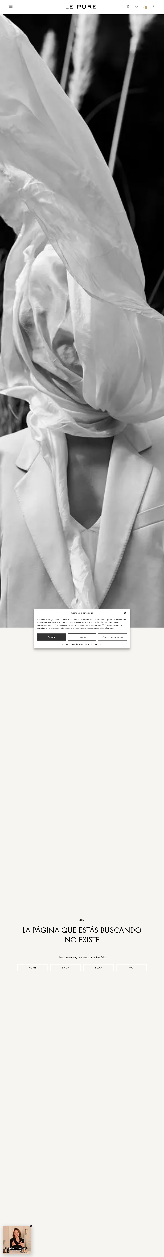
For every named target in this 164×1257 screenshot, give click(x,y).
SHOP (65, 967)
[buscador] (128, 6)
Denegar (82, 637)
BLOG (98, 967)
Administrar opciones (112, 637)
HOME (33, 967)
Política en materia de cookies (72, 644)
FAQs (131, 967)
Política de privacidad (93, 644)
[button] (125, 612)
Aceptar (51, 637)
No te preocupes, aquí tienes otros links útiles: (82, 957)
